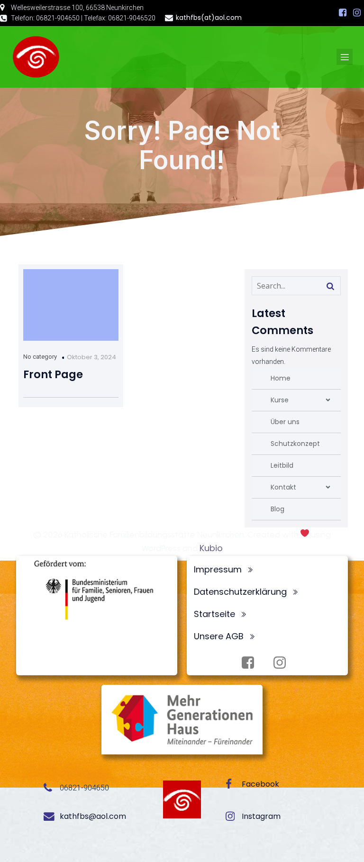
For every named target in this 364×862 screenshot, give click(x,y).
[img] (328, 400)
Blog (277, 509)
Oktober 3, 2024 (91, 357)
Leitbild (282, 465)
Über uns (285, 421)
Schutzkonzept (295, 443)
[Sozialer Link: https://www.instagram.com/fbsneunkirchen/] (357, 13)
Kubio (211, 548)
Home (281, 378)
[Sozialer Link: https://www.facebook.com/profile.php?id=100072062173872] (343, 13)
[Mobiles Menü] (345, 57)
